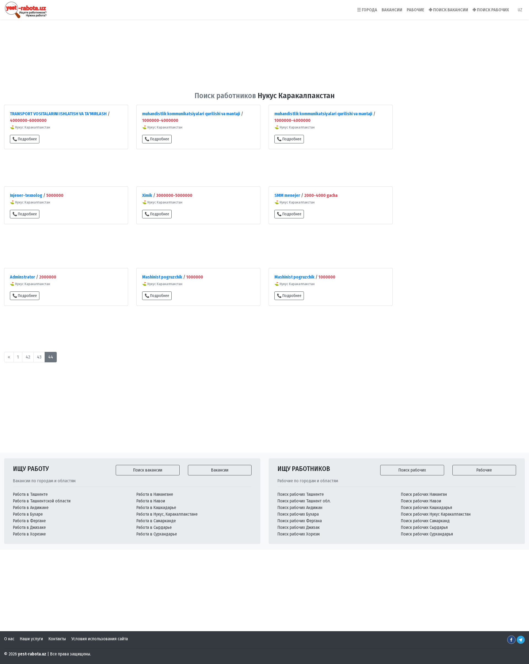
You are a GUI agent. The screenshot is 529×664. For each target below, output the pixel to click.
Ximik (147, 195)
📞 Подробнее (24, 139)
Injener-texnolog (26, 195)
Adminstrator (22, 277)
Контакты (57, 638)
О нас (9, 638)
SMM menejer (287, 195)
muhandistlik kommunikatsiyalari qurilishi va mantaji (191, 113)
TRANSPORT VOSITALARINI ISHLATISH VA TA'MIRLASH (58, 113)
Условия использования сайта (99, 638)
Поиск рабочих (412, 470)
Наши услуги (31, 638)
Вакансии (219, 470)
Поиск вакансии (147, 470)
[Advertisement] (264, 52)
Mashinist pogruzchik (162, 277)
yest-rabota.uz (32, 654)
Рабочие (484, 470)
